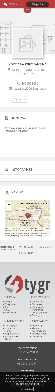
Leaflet (7, 228)
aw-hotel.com (39, 331)
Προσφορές (38, 307)
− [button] (9, 209)
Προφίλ (8, 301)
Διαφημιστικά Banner (11, 338)
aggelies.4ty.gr (39, 333)
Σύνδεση (13, 4)
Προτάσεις (37, 304)
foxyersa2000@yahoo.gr (29, 88)
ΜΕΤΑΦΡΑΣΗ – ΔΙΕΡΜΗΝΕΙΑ (26, 250)
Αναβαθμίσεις (11, 333)
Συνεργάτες (10, 304)
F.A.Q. (7, 309)
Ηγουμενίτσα (26, 73)
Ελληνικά (37, 4)
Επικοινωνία (10, 312)
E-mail (22, 99)
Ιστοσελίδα (10, 328)
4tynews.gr (37, 328)
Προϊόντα (37, 301)
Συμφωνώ (27, 389)
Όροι (6, 307)
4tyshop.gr (37, 325)
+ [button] (9, 204)
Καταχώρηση (10, 325)
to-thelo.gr (37, 336)
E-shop (8, 331)
